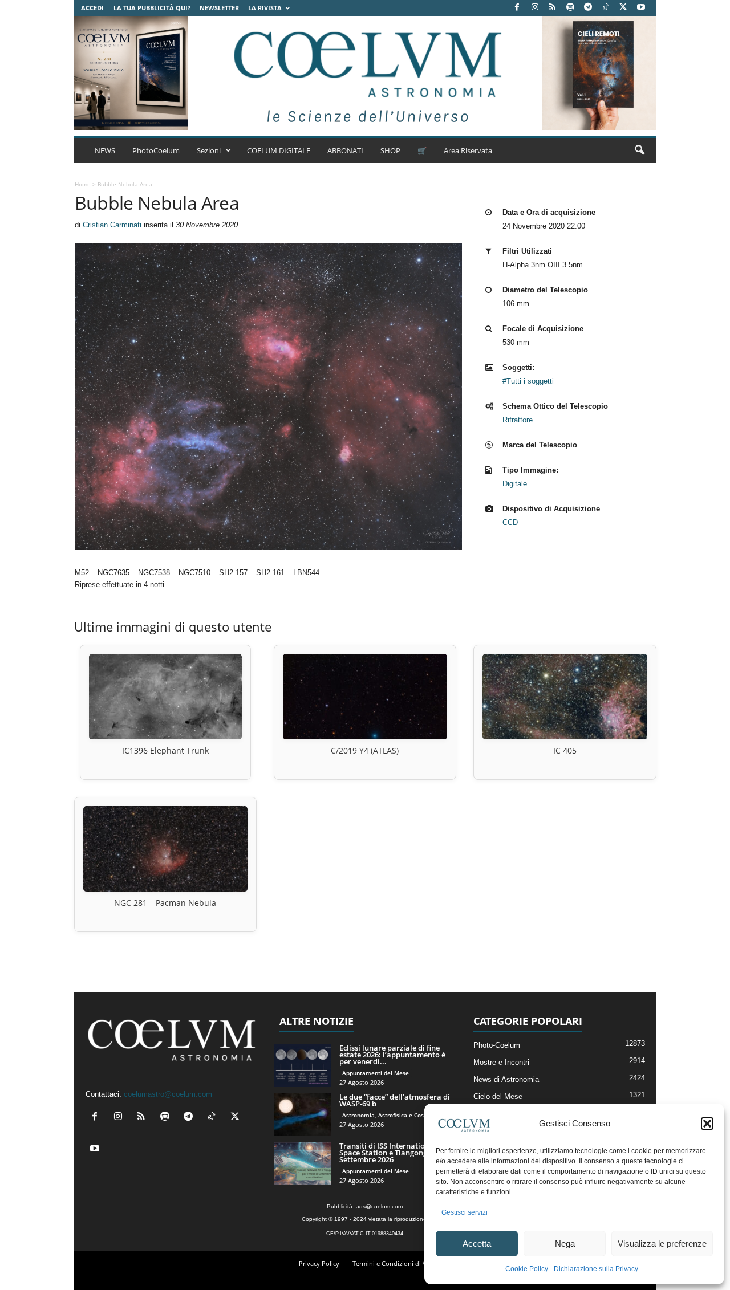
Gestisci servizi (464, 1212)
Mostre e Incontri (501, 1062)
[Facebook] (517, 7)
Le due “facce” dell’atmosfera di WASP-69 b (394, 1100)
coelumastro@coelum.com (168, 1094)
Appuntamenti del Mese (375, 1073)
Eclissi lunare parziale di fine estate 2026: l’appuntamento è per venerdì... (392, 1055)
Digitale (514, 483)
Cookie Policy (526, 1269)
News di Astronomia (506, 1079)
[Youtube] (641, 7)
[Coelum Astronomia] (365, 73)
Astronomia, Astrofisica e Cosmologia (394, 1115)
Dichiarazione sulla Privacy (596, 1269)
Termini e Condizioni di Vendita (398, 1263)
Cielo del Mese (497, 1096)
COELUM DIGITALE (278, 150)
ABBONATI (345, 150)
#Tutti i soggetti (528, 381)
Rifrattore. (518, 420)
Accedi (92, 7)
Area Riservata (468, 150)
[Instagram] (535, 7)
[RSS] (552, 7)
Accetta (477, 1243)
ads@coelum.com (379, 1206)
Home (83, 184)
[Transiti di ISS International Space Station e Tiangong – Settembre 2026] (302, 1163)
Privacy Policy (319, 1263)
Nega (565, 1243)
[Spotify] (570, 7)
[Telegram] (588, 7)
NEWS (105, 150)
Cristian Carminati (112, 225)
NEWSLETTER (219, 7)
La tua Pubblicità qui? (151, 7)
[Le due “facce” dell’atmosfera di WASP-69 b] (302, 1114)
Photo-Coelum (496, 1045)
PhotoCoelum (156, 150)
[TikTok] (606, 7)
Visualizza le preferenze (662, 1243)
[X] (623, 7)
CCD (510, 522)
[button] (707, 1123)
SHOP (390, 150)
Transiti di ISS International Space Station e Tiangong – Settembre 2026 (387, 1153)
